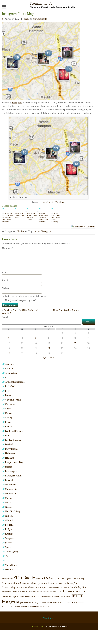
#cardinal (7, 583)
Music (8, 502)
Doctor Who (6, 597)
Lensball (9, 480)
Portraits (9, 524)
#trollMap (15, 591)
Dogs (14, 596)
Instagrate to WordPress (53, 202)
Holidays (9, 457)
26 (8, 353)
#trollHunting (6, 591)
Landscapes (10, 471)
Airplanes (9, 364)
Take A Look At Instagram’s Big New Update (32, 216)
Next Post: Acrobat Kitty (65, 310)
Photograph (46, 231)
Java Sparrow (25, 603)
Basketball (10, 386)
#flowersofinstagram (67, 583)
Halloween (10, 453)
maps (37, 231)
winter (42, 607)
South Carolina (65, 603)
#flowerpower (38, 583)
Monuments (11, 489)
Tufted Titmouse (21, 606)
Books (8, 395)
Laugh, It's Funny (13, 475)
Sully (74, 602)
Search (5, 317)
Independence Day (14, 462)
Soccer (8, 542)
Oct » (51, 357)
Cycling (8, 417)
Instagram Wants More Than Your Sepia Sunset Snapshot (43, 217)
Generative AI (45, 597)
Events (8, 426)
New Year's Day (12, 511)
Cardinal (53, 591)
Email (5, 280)
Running (9, 533)
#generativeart (28, 587)
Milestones (10, 484)
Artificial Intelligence (15, 381)
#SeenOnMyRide (77, 587)
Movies (8, 498)
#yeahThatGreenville (28, 591)
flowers (36, 597)
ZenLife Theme (38, 626)
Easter (8, 422)
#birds (38, 578)
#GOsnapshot (42, 587)
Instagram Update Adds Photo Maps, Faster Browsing (55, 217)
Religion (9, 529)
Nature (8, 507)
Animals (9, 368)
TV (6, 560)
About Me (48, 618)
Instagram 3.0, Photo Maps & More (20, 215)
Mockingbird (36, 603)
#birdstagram (66, 578)
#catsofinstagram (21, 583)
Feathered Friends (13, 431)
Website (6, 288)
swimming (81, 603)
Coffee (8, 408)
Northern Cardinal (50, 602)
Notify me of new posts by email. (21, 300)
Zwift (47, 607)
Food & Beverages (13, 440)
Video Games (11, 565)
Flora (7, 435)
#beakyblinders (7, 578)
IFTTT (77, 596)
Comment (7, 248)
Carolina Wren (66, 591)
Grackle (55, 596)
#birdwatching (78, 578)
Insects (8, 466)
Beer (7, 390)
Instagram (17, 102)
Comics (8, 413)
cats (83, 591)
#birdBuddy (24, 577)
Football (9, 444)
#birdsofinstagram (50, 578)
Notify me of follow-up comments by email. (26, 296)
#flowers (50, 583)
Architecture (11, 373)
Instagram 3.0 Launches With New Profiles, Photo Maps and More (7, 217)
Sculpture (10, 538)
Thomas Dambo (7, 607)
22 (49, 348)
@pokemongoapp (43, 591)
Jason (26, 18)
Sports (8, 547)
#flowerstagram (11, 587)
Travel (8, 556)
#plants (64, 587)
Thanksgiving (11, 551)
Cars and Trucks (13, 399)
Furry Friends (11, 448)
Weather (9, 569)
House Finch (65, 596)
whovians (34, 606)
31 (75, 353)
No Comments (40, 18)
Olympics (10, 520)
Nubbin (20, 231)
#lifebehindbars (54, 587)
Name (5, 272)
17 (75, 343)
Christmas (10, 404)
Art (6, 377)
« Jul (45, 357)
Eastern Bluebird (25, 596)
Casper (78, 591)
